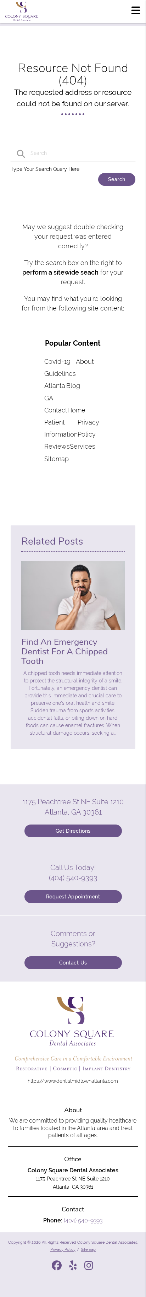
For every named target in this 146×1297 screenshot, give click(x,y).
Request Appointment (73, 896)
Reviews (57, 446)
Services (82, 446)
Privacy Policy (62, 1249)
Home (76, 410)
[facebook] (57, 1268)
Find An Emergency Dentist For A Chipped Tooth (64, 651)
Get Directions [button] (73, 831)
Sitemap (56, 459)
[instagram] (89, 1268)
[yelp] (73, 1268)
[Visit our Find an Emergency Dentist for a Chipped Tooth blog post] (73, 632)
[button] (135, 10)
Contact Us (73, 963)
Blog (73, 385)
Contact (55, 410)
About (85, 361)
